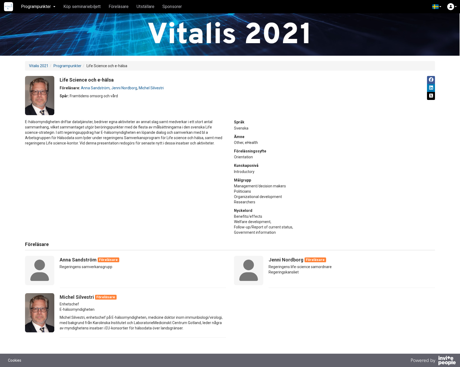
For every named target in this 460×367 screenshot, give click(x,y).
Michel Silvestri (151, 88)
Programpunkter (67, 66)
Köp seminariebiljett (82, 6)
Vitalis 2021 (38, 66)
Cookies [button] (14, 360)
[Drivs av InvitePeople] (433, 361)
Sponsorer (172, 6)
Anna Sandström (95, 88)
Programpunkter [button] (36, 6)
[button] (437, 6)
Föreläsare (119, 6)
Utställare (145, 6)
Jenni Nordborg (124, 88)
